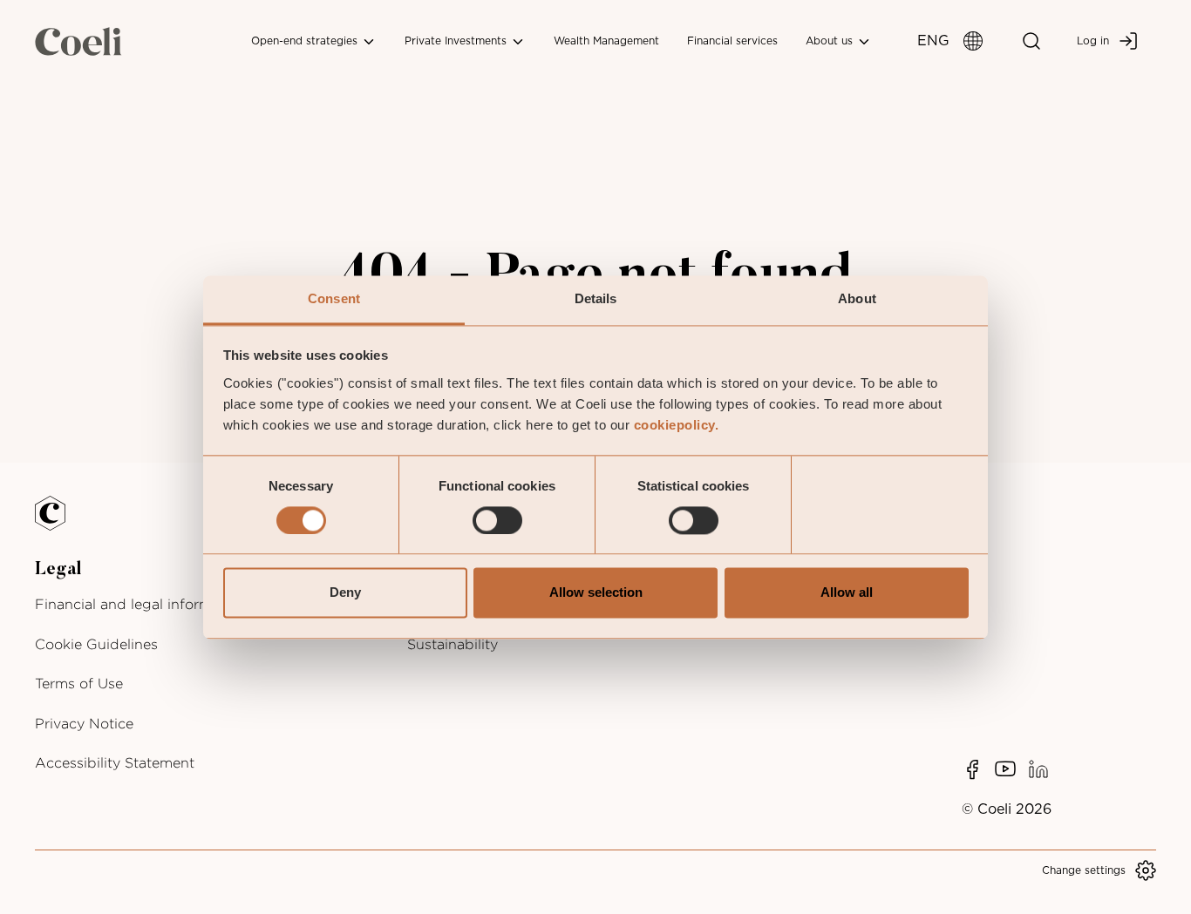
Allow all (846, 593)
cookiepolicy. (676, 424)
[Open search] (1031, 41)
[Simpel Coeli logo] (63, 524)
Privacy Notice (84, 723)
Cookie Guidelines (96, 644)
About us (831, 41)
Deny (345, 593)
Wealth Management (606, 41)
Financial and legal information (140, 604)
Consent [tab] (334, 298)
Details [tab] (596, 298)
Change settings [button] (1084, 870)
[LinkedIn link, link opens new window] (1038, 769)
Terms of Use (79, 683)
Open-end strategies (306, 41)
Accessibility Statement (114, 762)
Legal (58, 570)
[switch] (497, 520)
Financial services (732, 41)
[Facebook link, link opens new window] (972, 769)
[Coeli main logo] (78, 41)
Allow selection (596, 593)
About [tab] (857, 298)
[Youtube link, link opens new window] (1005, 769)
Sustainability (452, 644)
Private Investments (457, 41)
